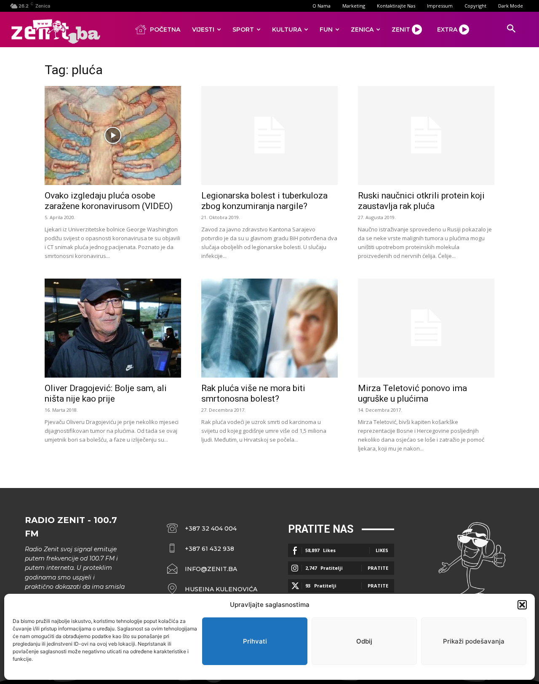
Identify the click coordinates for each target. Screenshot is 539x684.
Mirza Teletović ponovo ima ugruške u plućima (412, 393)
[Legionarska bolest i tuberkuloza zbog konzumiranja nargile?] (269, 135)
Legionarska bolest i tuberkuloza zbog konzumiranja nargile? (264, 200)
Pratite (378, 568)
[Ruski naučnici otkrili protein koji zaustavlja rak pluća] (426, 135)
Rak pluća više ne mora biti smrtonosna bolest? (253, 393)
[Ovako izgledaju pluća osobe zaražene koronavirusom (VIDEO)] (113, 135)
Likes (382, 550)
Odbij (364, 641)
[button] (522, 605)
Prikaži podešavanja (473, 641)
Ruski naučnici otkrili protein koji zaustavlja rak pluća (421, 200)
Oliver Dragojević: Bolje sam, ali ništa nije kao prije (106, 393)
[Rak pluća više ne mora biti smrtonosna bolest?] (269, 328)
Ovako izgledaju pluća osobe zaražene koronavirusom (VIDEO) (109, 200)
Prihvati (255, 641)
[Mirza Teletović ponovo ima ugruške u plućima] (426, 328)
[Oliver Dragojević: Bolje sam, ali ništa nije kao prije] (113, 328)
